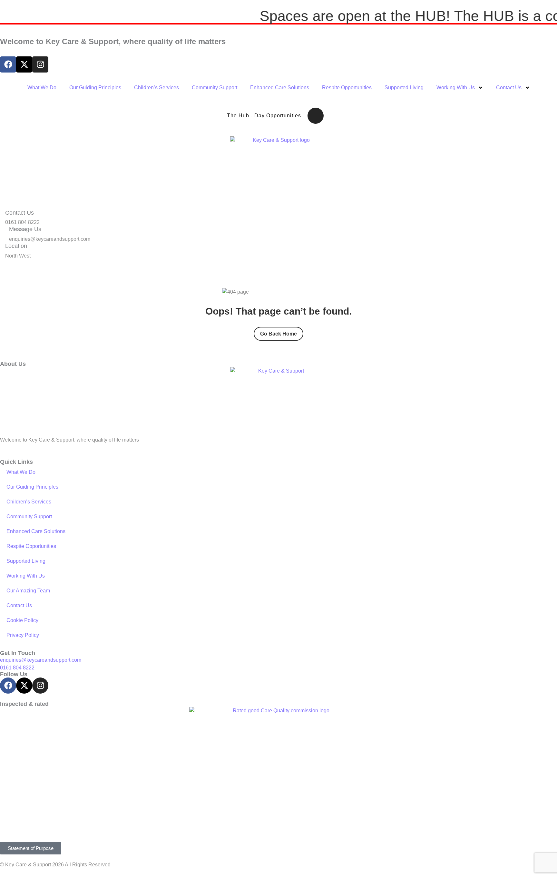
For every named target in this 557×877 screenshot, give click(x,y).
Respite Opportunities (347, 87)
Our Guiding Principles (95, 87)
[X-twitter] (24, 64)
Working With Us (455, 87)
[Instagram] (40, 64)
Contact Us (509, 87)
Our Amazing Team (28, 590)
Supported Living (404, 87)
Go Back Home (278, 333)
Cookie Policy (22, 620)
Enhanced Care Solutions (279, 87)
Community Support (214, 87)
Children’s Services (156, 87)
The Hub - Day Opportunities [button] (264, 115)
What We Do (41, 87)
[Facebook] (8, 64)
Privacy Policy (22, 635)
